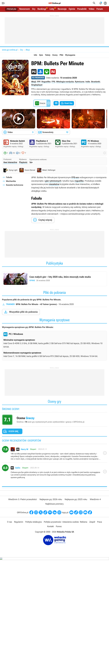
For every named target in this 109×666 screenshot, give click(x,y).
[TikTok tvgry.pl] (76, 512)
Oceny (55, 55)
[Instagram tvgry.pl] (81, 512)
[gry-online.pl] (54, 3)
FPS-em (75, 177)
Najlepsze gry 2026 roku (50, 499)
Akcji (28, 50)
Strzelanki (95, 81)
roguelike (79, 181)
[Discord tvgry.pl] (85, 512)
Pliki (61, 55)
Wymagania (70, 55)
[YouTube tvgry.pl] (71, 512)
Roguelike (46, 81)
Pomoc (59, 526)
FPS (53, 81)
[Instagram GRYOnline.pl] (36, 512)
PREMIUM (11, 9)
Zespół (92, 522)
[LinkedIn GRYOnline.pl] (55, 512)
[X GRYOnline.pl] (41, 512)
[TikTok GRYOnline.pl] (45, 512)
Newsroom (24, 9)
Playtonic (23, 162)
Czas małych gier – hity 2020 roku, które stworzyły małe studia (54, 279)
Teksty (47, 55)
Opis (41, 55)
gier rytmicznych (53, 181)
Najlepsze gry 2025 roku (76, 499)
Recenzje (62, 9)
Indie (87, 81)
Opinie (72, 9)
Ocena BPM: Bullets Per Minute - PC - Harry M (54, 454)
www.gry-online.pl (9, 50)
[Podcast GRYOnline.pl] (50, 512)
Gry (33, 9)
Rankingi (41, 9)
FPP (39, 81)
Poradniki (82, 9)
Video (91, 9)
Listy (52, 9)
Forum (100, 9)
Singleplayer (37, 85)
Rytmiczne (79, 81)
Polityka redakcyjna (33, 522)
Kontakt (50, 526)
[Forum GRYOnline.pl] (59, 512)
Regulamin (18, 522)
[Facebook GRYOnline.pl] (31, 512)
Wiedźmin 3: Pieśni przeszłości (22, 499)
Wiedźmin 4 (95, 499)
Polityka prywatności (52, 522)
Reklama (83, 522)
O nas (9, 522)
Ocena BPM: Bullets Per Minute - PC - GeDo (54, 473)
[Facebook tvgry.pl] (90, 512)
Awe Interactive (10, 162)
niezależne (54, 184)
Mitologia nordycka (65, 81)
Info (35, 55)
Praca (99, 522)
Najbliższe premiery (54, 504)
